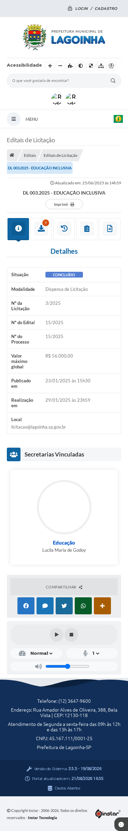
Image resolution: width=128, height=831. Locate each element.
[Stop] (71, 635)
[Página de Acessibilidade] (111, 66)
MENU (32, 119)
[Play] (56, 635)
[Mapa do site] (101, 66)
